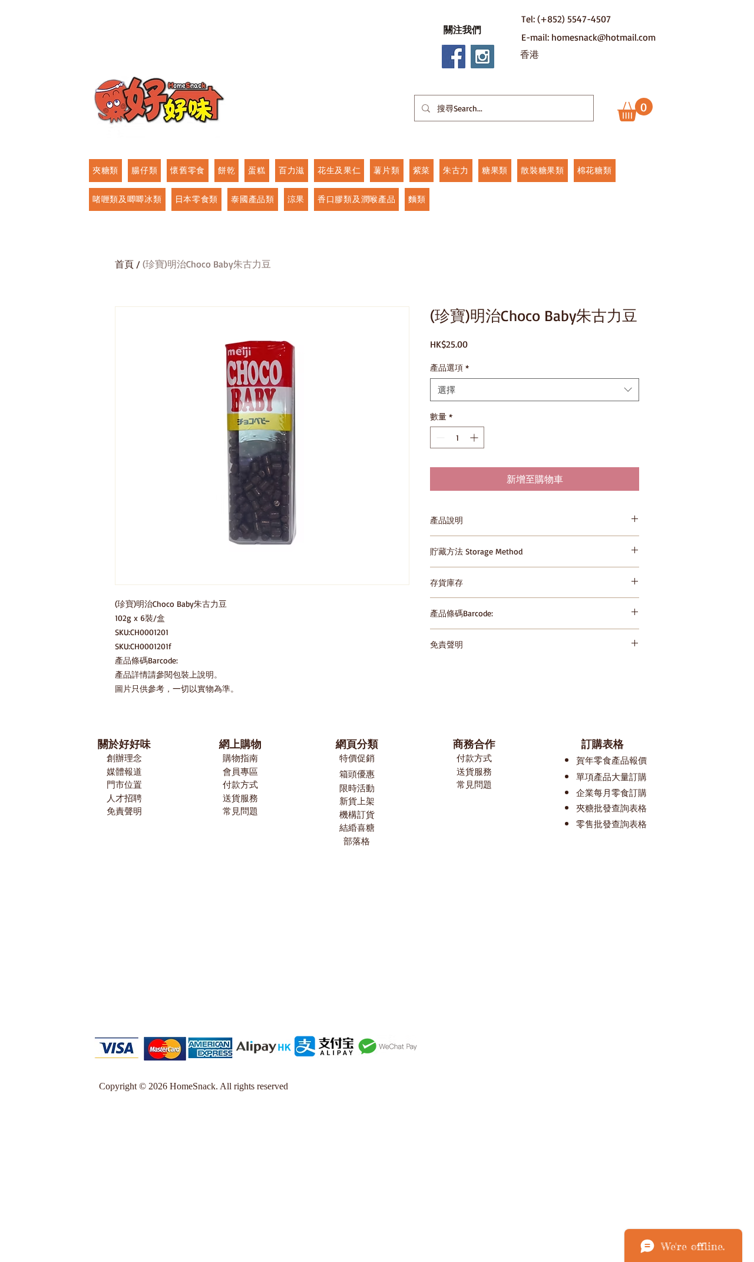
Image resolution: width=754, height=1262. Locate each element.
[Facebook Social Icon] (453, 56)
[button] (462, 29)
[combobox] (534, 389)
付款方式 (240, 784)
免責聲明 (124, 811)
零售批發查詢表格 (611, 824)
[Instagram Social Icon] (482, 56)
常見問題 (240, 811)
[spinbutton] (457, 437)
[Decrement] (439, 437)
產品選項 (449, 367)
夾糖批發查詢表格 (611, 808)
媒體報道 (124, 771)
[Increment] (475, 437)
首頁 (124, 264)
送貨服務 (240, 798)
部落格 (356, 841)
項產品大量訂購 (616, 776)
